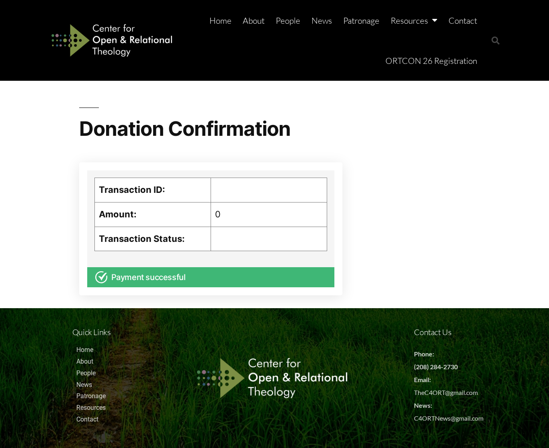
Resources (409, 20)
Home (220, 20)
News (321, 20)
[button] (496, 41)
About (253, 20)
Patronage (361, 20)
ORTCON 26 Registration (431, 60)
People (288, 20)
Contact (463, 20)
